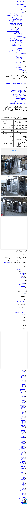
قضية (23, 37)
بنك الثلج (20, 48)
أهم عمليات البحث (20, 263)
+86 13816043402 (21, 4)
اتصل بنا (23, 70)
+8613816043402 (21, 1)
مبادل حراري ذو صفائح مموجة (15, 20)
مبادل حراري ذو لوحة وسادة (15, 14)
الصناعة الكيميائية (18, 33)
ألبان (18, 28)
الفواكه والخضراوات (14, 29)
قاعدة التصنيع (19, 55)
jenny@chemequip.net (20, 3)
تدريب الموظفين (18, 58)
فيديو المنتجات (19, 63)
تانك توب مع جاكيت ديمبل (16, 24)
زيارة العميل (19, 59)
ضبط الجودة (19, 57)
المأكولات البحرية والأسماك (13, 31)
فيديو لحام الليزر (18, 62)
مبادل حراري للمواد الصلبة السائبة (14, 15)
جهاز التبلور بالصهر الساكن (16, 16)
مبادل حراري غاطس (17, 19)
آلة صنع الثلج (19, 49)
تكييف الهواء (19, 36)
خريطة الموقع (7, 262)
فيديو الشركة (19, 65)
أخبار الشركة (19, 67)
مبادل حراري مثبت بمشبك (16, 23)
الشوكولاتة (17, 32)
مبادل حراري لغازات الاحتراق (15, 17)
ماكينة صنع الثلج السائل (17, 50)
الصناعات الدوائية (18, 35)
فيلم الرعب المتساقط (17, 21)
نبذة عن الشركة (18, 54)
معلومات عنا (22, 53)
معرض (20, 69)
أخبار (24, 66)
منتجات (23, 12)
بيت (24, 11)
